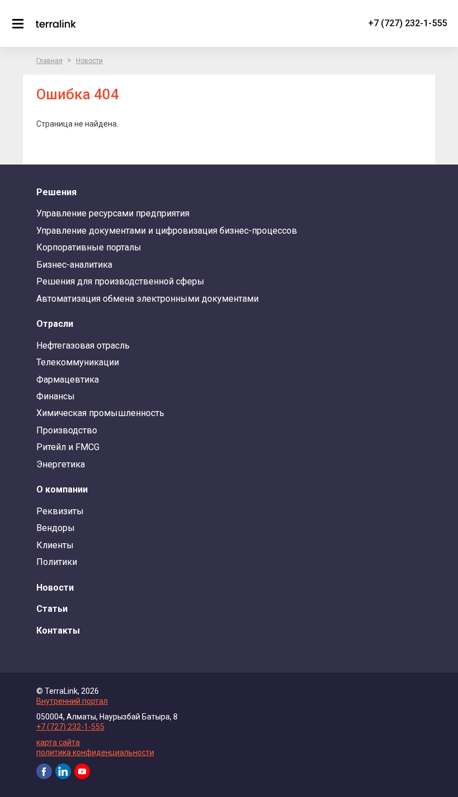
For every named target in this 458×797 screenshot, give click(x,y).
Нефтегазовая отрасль (83, 345)
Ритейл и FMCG (67, 447)
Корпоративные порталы (88, 247)
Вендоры (55, 528)
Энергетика (60, 464)
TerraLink (56, 23)
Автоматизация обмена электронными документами (147, 298)
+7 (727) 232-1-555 (407, 23)
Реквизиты (60, 511)
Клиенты (55, 545)
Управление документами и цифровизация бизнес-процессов (166, 230)
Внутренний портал (72, 701)
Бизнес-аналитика (74, 264)
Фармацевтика (67, 379)
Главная (49, 61)
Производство (66, 430)
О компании (62, 489)
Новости (89, 61)
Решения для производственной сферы (120, 281)
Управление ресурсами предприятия (112, 213)
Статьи (52, 608)
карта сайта (58, 742)
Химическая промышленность (100, 413)
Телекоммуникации (77, 362)
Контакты (58, 630)
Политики (56, 562)
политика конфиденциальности (95, 752)
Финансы (55, 396)
